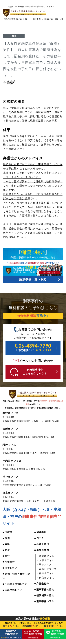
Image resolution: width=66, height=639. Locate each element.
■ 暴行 (6, 556)
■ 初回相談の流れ (44, 595)
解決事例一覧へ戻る (33, 279)
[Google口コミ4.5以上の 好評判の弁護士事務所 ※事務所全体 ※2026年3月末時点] (33, 274)
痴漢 (14, 36)
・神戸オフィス (45, 573)
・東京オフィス (45, 577)
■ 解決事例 (40, 532)
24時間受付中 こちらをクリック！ (35, 371)
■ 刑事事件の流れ (44, 589)
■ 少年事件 (9, 561)
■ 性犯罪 (7, 532)
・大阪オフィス (45, 560)
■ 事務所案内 (41, 550)
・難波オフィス (45, 556)
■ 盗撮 (6, 544)
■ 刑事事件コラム (44, 601)
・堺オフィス (44, 564)
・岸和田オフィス (46, 569)
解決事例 (37, 19)
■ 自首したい (10, 568)
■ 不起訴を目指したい (15, 584)
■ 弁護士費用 (41, 544)
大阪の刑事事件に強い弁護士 (16, 19)
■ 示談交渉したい (12, 590)
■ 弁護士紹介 (41, 583)
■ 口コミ (39, 538)
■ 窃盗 (6, 550)
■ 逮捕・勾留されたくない (16, 575)
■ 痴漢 (6, 538)
